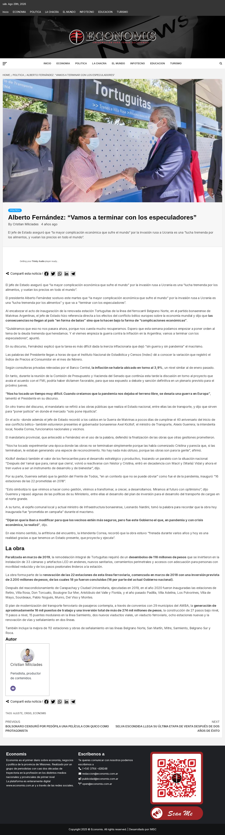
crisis (28, 713)
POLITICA (35, 11)
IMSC (152, 829)
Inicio (6, 11)
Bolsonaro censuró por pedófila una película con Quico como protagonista (57, 726)
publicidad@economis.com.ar (100, 778)
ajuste (18, 713)
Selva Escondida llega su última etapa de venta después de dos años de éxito (167, 726)
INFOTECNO (87, 11)
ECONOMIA (19, 11)
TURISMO (122, 11)
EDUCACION (105, 11)
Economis (39, 713)
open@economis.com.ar (97, 783)
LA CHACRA (52, 11)
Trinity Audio (38, 261)
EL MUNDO (69, 11)
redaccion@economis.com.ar (100, 773)
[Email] (13, 688)
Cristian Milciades (26, 224)
